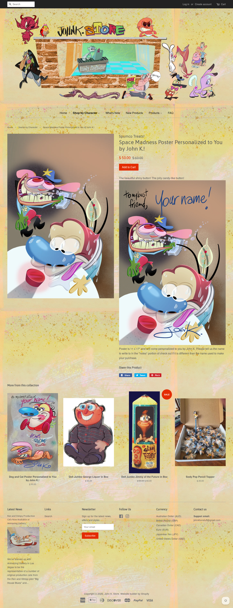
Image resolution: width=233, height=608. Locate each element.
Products (154, 113)
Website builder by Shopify (134, 593)
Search (48, 516)
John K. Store (111, 593)
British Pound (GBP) (167, 520)
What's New (113, 113)
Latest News (14, 509)
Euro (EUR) (162, 529)
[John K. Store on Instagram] (127, 516)
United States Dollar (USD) (170, 538)
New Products (134, 113)
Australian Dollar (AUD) (168, 516)
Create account (203, 4)
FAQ (170, 113)
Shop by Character (85, 113)
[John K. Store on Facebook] (121, 516)
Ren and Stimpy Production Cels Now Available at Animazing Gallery (21, 520)
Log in (186, 4)
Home (63, 113)
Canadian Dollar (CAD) (168, 525)
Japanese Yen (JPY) (167, 534)
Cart (223, 4)
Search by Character (28, 127)
